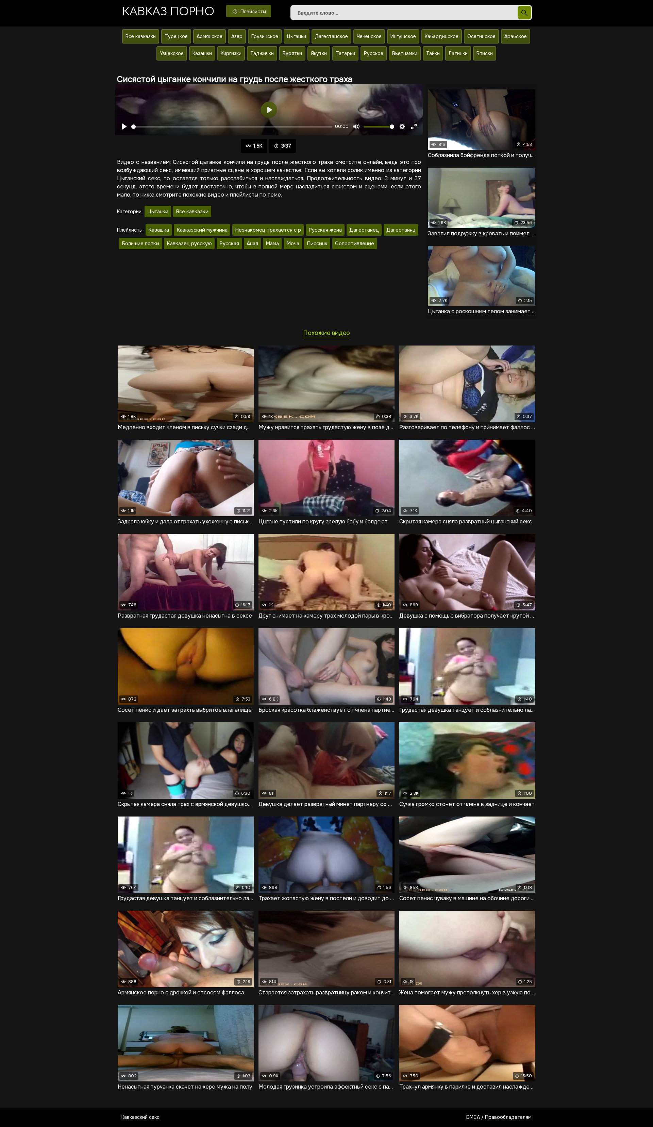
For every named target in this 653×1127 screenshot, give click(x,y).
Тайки (433, 53)
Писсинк (317, 243)
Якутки (319, 53)
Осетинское (481, 36)
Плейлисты (252, 12)
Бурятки (292, 53)
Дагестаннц (401, 229)
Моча (292, 243)
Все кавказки (140, 36)
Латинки (458, 53)
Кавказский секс (140, 1117)
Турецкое (176, 36)
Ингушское (403, 36)
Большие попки (140, 243)
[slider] (231, 126)
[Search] (524, 12)
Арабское (515, 36)
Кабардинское (441, 36)
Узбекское (172, 53)
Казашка (158, 229)
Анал (252, 243)
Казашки (202, 53)
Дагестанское (331, 36)
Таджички (262, 53)
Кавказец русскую (189, 243)
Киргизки (231, 53)
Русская (229, 243)
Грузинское (264, 36)
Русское (373, 53)
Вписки (484, 53)
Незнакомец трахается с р (268, 229)
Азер (236, 36)
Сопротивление (354, 243)
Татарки (345, 53)
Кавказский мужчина (202, 229)
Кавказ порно (168, 12)
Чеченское (369, 36)
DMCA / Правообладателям (499, 1117)
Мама (272, 243)
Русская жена (325, 229)
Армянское (209, 36)
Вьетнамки (404, 53)
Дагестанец (364, 229)
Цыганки (296, 36)
